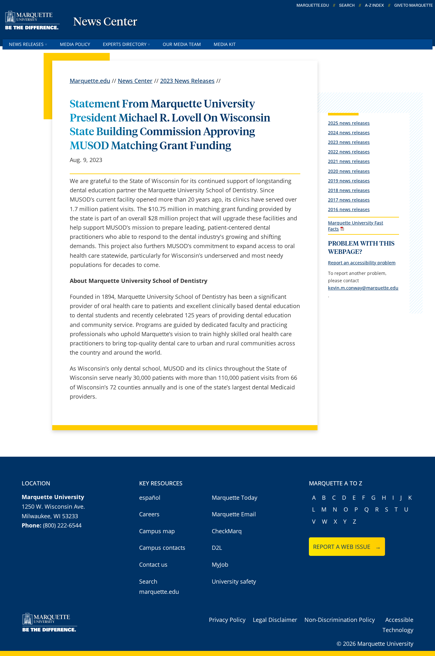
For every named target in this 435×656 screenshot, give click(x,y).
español (149, 497)
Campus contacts (162, 547)
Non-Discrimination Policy (339, 619)
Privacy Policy (227, 619)
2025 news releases (349, 123)
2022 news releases (349, 152)
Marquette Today (234, 497)
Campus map (157, 531)
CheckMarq (227, 531)
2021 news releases (349, 161)
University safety (234, 581)
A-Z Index (374, 5)
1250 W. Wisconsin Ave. (53, 506)
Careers (149, 514)
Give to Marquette (413, 5)
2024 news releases (349, 132)
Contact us (153, 564)
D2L (217, 547)
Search (347, 5)
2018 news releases (349, 190)
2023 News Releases (187, 81)
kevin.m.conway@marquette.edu (363, 288)
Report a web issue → (347, 546)
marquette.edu (312, 5)
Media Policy (75, 44)
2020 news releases (349, 171)
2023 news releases (349, 142)
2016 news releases (349, 209)
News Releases (26, 44)
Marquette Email (234, 514)
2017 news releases (349, 200)
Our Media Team (182, 44)
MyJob (220, 564)
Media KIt (225, 44)
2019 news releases (349, 181)
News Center (105, 22)
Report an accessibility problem (362, 263)
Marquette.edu (90, 81)
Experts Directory (124, 44)
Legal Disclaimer (275, 619)
